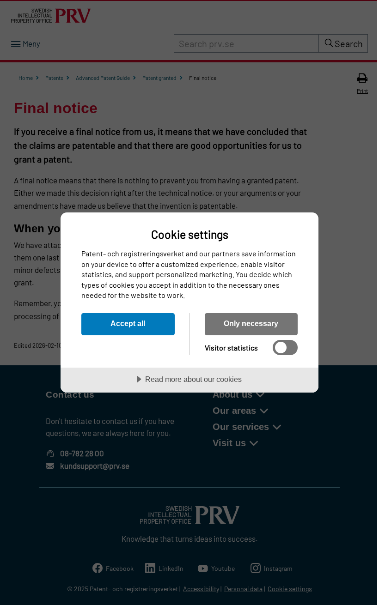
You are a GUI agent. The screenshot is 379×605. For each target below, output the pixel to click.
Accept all (127, 323)
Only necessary (251, 323)
